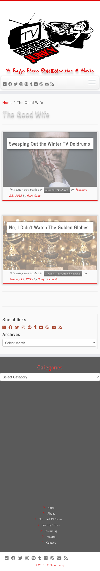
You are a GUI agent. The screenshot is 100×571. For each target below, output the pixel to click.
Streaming (51, 531)
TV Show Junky (55, 565)
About (51, 513)
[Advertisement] (50, 449)
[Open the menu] (92, 82)
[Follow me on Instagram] (22, 84)
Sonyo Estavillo (48, 279)
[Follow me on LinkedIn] (5, 84)
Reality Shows (51, 525)
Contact (51, 542)
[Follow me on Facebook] (11, 84)
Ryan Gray (33, 195)
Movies (49, 273)
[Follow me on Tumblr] (32, 84)
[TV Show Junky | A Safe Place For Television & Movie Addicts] (50, 36)
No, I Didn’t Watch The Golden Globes (48, 227)
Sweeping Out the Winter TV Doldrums (49, 144)
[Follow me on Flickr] (36, 84)
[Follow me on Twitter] (16, 84)
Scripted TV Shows (56, 190)
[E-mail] (47, 84)
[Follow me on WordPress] (42, 84)
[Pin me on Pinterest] (27, 84)
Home (7, 102)
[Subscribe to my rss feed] (53, 84)
